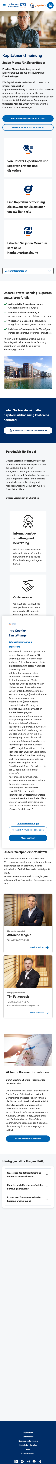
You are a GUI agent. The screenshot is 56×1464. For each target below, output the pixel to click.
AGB (28, 1449)
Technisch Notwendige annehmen (28, 830)
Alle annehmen (28, 838)
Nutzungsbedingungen (28, 1441)
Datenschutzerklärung (20, 641)
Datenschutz (28, 1437)
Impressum (28, 1432)
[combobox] (28, 270)
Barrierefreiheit (28, 1453)
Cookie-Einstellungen (28, 823)
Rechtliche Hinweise (28, 1445)
